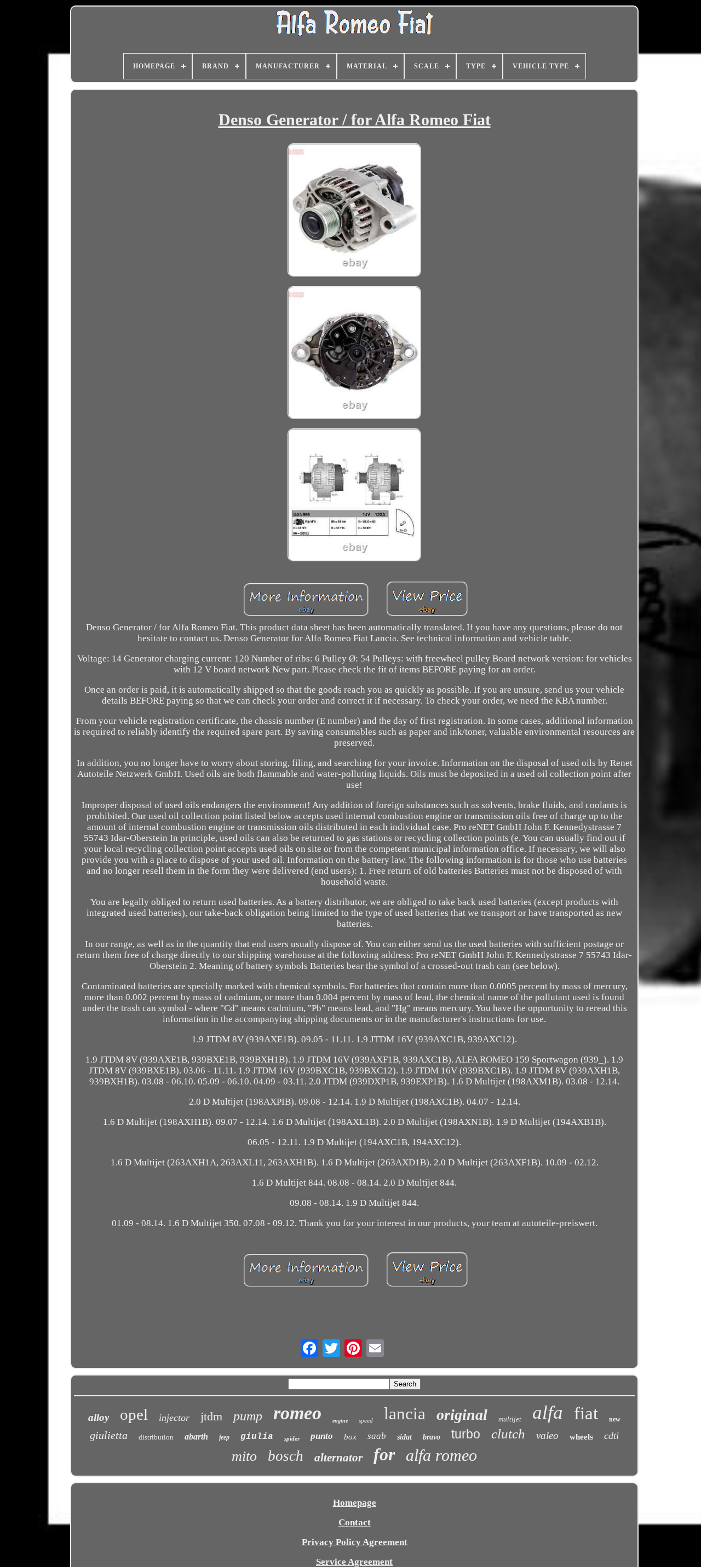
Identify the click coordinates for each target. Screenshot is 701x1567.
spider (292, 1438)
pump (247, 1416)
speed (366, 1420)
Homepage (354, 1503)
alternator (338, 1457)
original (461, 1414)
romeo (297, 1413)
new (614, 1419)
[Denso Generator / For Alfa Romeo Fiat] (354, 211)
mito (244, 1456)
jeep (224, 1437)
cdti (611, 1435)
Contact (354, 1522)
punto (322, 1436)
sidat (404, 1437)
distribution (156, 1437)
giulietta (109, 1435)
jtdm (211, 1416)
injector (174, 1417)
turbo (465, 1434)
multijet (509, 1419)
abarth (196, 1436)
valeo (547, 1435)
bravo (431, 1437)
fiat (586, 1413)
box (350, 1436)
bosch (285, 1456)
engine (340, 1421)
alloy (98, 1417)
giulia (256, 1437)
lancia (405, 1413)
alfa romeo (441, 1455)
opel (134, 1414)
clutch (508, 1433)
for (384, 1454)
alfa (547, 1412)
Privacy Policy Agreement (354, 1542)
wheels (581, 1436)
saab (376, 1436)
